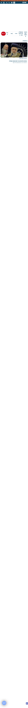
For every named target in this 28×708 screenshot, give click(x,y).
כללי (7, 33)
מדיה (16, 33)
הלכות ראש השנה (25, 34)
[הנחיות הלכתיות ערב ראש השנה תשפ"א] (14, 54)
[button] (27, 703)
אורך (12, 33)
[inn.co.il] (14, 2)
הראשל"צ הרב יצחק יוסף (21, 34)
